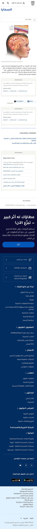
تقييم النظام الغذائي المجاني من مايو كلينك (13, 182)
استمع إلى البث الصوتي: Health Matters (13, 171)
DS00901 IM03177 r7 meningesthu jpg (15, 205)
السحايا (6, 10)
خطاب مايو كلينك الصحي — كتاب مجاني (14, 186)
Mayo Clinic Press (8, 164)
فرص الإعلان (13, 91)
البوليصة (5, 91)
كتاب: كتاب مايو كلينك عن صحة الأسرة (24, 143)
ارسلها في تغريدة (18, 101)
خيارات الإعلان (22, 91)
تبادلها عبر (30, 101)
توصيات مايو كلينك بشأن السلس (11, 175)
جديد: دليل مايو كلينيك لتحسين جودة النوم (13, 167)
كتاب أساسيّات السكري (9, 178)
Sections (28, 20)
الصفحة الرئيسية (32, 205)
